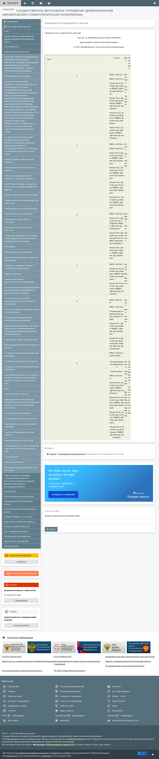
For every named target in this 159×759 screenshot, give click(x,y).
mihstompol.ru (13, 739)
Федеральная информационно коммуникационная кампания (18, 319)
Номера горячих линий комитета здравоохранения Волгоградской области (19, 39)
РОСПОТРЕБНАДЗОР (12, 656)
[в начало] (153, 754)
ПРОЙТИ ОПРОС (21, 625)
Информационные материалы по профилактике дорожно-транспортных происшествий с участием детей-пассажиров (22, 403)
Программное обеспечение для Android (18, 502)
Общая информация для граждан (19, 496)
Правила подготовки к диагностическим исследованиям (19, 280)
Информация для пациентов (17, 51)
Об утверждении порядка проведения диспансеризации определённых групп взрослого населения (22, 290)
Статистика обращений (70, 701)
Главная (52, 454)
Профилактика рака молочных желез (21, 361)
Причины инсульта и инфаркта (18, 252)
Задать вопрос (118, 701)
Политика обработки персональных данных (20, 510)
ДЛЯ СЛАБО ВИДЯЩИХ (20, 555)
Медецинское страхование (16, 541)
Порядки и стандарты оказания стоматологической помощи (18, 267)
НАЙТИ (52, 529)
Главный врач (11, 21)
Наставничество (11, 546)
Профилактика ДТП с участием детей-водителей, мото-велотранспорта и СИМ (21, 448)
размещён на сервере (61, 753)
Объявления (117, 710)
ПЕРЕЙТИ (21, 562)
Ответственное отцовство (16, 394)
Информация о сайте (17, 706)
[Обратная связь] (41, 3)
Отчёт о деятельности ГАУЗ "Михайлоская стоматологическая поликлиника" (19, 301)
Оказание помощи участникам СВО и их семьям (21, 469)
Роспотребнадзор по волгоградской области (22, 670)
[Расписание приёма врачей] (33, 3)
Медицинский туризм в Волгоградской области (22, 346)
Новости (12, 710)
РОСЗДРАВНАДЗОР (63, 656)
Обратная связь (14, 696)
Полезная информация (20, 637)
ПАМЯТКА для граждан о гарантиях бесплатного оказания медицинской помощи (21, 187)
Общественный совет (14, 462)
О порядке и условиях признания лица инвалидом (22, 354)
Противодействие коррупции (17, 536)
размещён (46, 756)
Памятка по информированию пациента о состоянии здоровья (19, 177)
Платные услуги (11, 456)
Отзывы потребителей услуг (17, 526)
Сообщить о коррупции (70, 696)
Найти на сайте (66, 706)
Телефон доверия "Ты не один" (18, 516)
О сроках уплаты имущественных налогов (19, 433)
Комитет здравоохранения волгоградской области (128, 661)
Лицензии (64, 720)
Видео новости (67, 710)
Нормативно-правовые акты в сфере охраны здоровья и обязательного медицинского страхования (21, 238)
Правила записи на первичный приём (21, 195)
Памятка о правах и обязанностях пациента (19, 169)
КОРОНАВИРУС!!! (11, 46)
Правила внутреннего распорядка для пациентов (21, 201)
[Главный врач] (25, 3)
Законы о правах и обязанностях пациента (19, 160)
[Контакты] (49, 3)
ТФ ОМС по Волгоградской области (69, 670)
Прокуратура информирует (70, 715)
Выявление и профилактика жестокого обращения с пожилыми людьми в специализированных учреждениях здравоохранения (22, 329)
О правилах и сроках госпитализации (21, 339)
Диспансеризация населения (17, 413)
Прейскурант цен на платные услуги (20, 208)
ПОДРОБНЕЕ (21, 600)
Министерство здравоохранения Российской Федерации (28, 661)
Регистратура (10, 491)
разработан (12, 756)
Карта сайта (13, 720)
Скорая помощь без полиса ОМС (19, 440)
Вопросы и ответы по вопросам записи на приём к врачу (22, 310)
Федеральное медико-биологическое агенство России (130, 656)
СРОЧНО (12, 585)
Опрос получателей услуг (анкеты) (19, 521)
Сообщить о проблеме (63, 494)
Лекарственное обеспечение (17, 76)
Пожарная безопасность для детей (20, 418)
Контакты (116, 686)
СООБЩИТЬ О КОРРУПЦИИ (23, 573)
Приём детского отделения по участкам (18, 228)
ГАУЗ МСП (12, 3)
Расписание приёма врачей (18, 26)
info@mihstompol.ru (75, 739)
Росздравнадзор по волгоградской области (124, 666)
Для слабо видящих (121, 691)
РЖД (6, 388)
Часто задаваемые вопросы (16, 531)
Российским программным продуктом (32, 753)
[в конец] (154, 3)
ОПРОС (13, 611)
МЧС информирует (14, 715)
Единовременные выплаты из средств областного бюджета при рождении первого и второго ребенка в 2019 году (22, 379)
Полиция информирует (120, 715)
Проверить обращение (18, 701)
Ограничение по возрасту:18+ (125, 720)
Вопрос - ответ (119, 696)
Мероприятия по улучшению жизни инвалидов (20, 425)
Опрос (115, 706)
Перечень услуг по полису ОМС (18, 214)
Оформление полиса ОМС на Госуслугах (17, 220)
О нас (6, 31)
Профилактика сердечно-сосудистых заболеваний (21, 258)
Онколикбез (9, 246)
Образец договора (12, 273)
